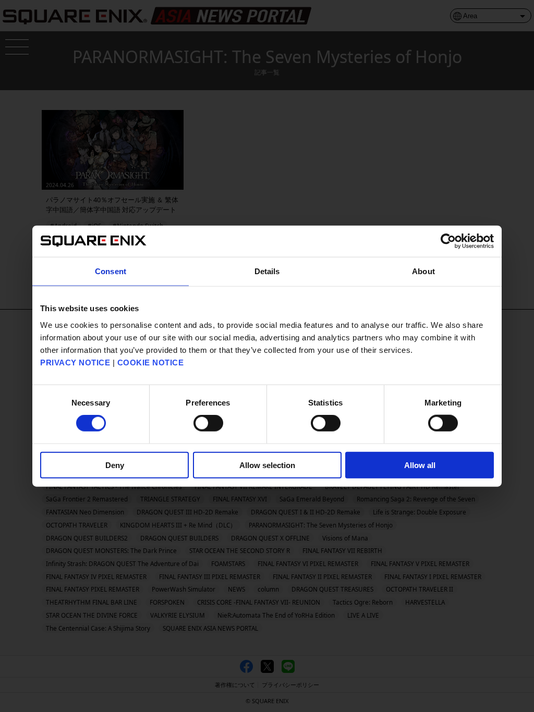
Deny (114, 464)
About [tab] (423, 271)
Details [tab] (267, 271)
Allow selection (267, 464)
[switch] (208, 423)
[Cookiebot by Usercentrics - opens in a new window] (448, 241)
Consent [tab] (110, 271)
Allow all (419, 464)
